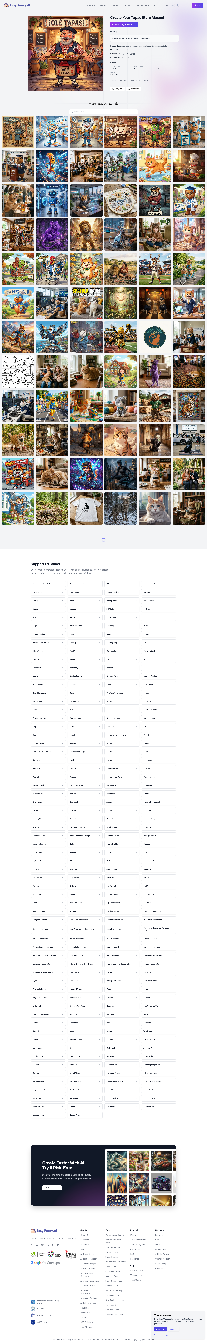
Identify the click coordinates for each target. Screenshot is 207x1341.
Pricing (165, 5)
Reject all (173, 1329)
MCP (155, 5)
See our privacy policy (163, 1335)
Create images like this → (124, 24)
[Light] (177, 5)
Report (132, 54)
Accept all (160, 1329)
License (113, 80)
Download (135, 89)
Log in (185, 5)
